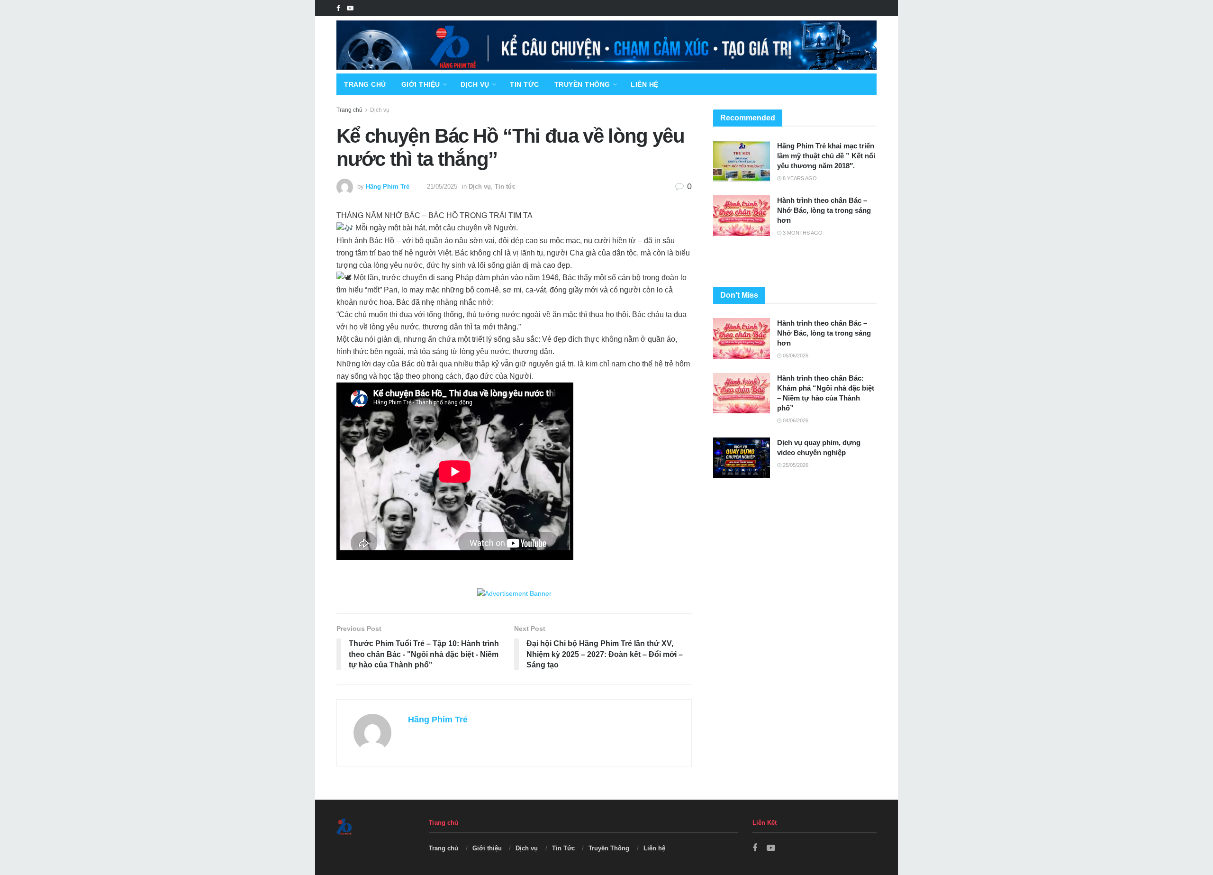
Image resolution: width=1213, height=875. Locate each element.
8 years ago (799, 178)
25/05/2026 (794, 465)
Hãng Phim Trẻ (387, 186)
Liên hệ (645, 84)
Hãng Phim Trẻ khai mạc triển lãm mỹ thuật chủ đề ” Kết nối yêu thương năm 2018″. (826, 156)
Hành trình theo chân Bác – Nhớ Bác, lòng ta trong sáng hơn (824, 210)
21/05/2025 (442, 186)
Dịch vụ (475, 84)
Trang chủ (365, 84)
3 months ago (802, 233)
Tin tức (505, 186)
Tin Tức (524, 84)
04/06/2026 (794, 420)
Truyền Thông (582, 84)
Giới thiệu (420, 84)
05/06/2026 (794, 355)
